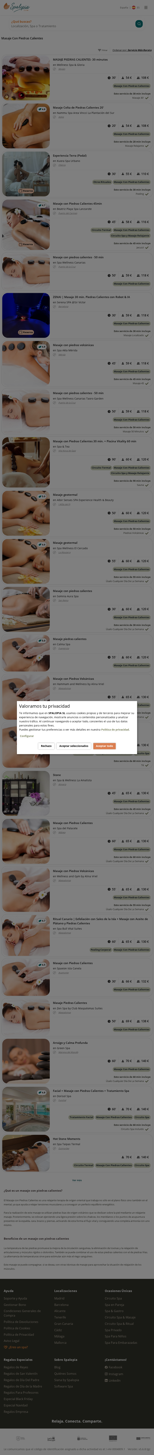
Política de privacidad (115, 729)
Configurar (27, 736)
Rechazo (46, 746)
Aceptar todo (104, 746)
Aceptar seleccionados (73, 746)
